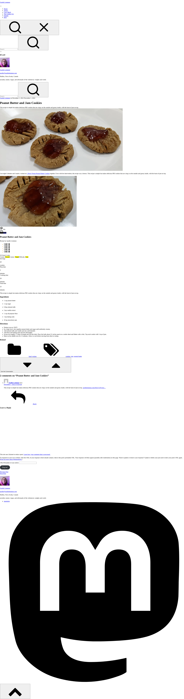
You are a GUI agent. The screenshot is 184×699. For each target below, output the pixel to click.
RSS (5, 17)
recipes (34, 356)
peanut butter (78, 356)
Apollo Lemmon (5, 2)
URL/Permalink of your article (9, 463)
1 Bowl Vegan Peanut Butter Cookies (38, 173)
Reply (35, 404)
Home (6, 9)
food (30, 356)
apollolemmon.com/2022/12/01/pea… (94, 388)
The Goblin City (9, 14)
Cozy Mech (7, 12)
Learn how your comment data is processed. (37, 454)
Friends (6, 16)
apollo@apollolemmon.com (8, 73)
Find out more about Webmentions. (11, 459)
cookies (68, 356)
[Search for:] (9, 49)
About (6, 10)
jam (72, 356)
